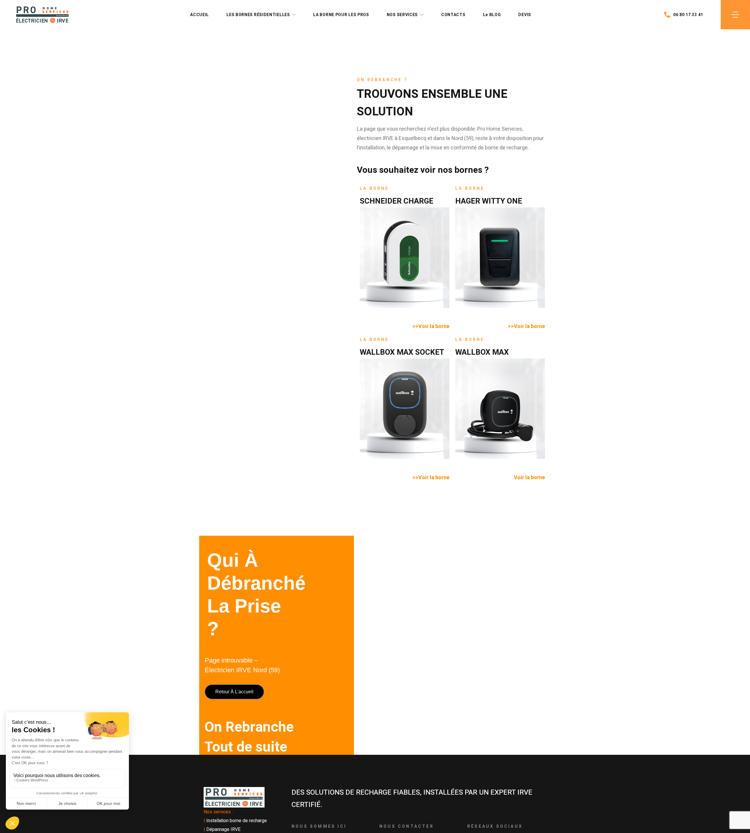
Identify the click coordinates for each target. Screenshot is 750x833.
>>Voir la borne (430, 326)
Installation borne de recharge (236, 820)
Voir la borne (529, 478)
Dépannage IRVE (223, 829)
